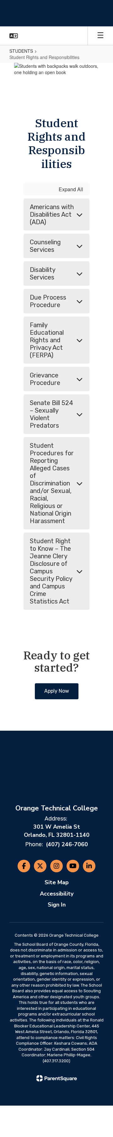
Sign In (57, 904)
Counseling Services (45, 245)
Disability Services (43, 273)
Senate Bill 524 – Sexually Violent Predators (51, 414)
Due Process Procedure (48, 301)
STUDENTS (21, 51)
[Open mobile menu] (100, 35)
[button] (13, 35)
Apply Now (56, 691)
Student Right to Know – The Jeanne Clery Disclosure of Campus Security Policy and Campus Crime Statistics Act (51, 571)
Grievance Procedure (45, 379)
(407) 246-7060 (67, 844)
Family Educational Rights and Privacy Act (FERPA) (47, 340)
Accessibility (56, 893)
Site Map (57, 882)
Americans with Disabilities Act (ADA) (52, 214)
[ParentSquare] (56, 1078)
